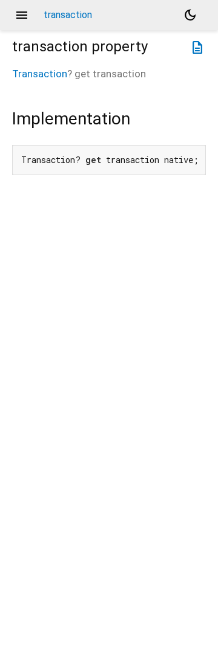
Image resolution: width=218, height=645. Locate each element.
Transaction (39, 74)
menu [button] (22, 15)
